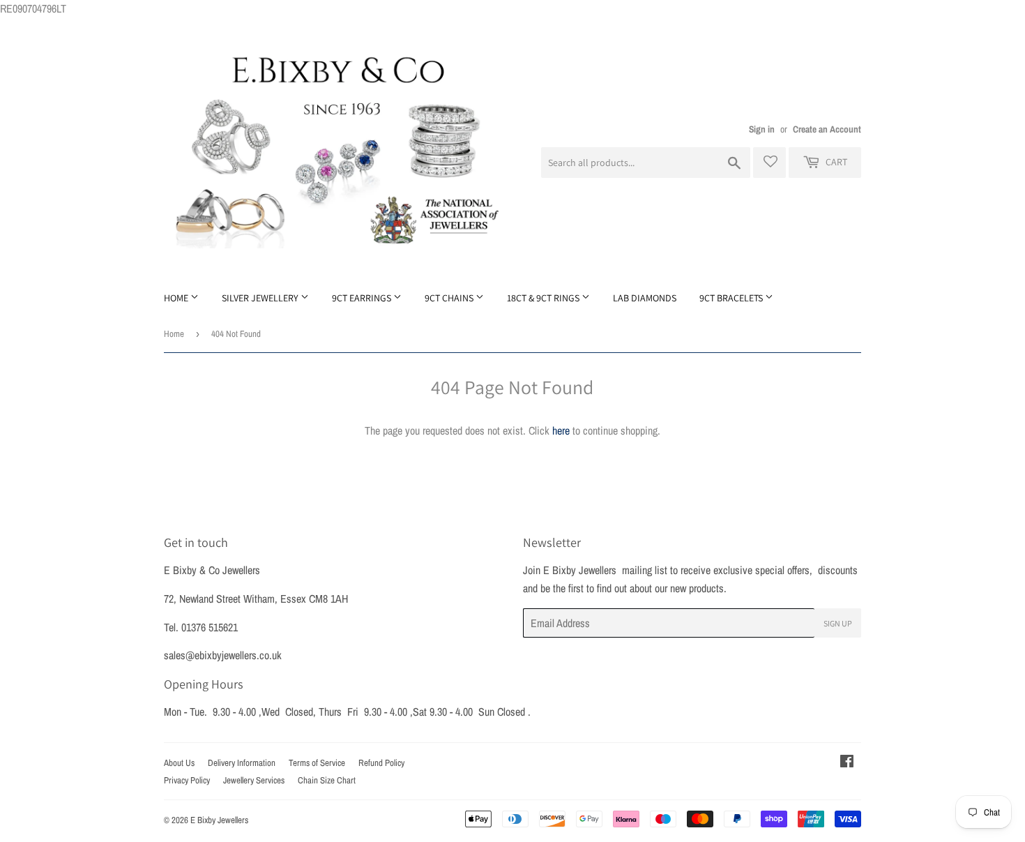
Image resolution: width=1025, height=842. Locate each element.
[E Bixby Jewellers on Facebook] (847, 762)
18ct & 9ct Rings (544, 298)
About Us (179, 763)
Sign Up (837, 623)
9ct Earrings (362, 298)
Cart (835, 162)
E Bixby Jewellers (219, 820)
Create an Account (827, 129)
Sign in (762, 129)
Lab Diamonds (644, 298)
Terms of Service (317, 763)
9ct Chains (450, 298)
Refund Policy (381, 763)
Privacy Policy (187, 780)
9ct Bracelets (732, 298)
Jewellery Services (253, 780)
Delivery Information (241, 763)
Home (177, 298)
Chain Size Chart (327, 780)
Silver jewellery (261, 298)
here (561, 430)
